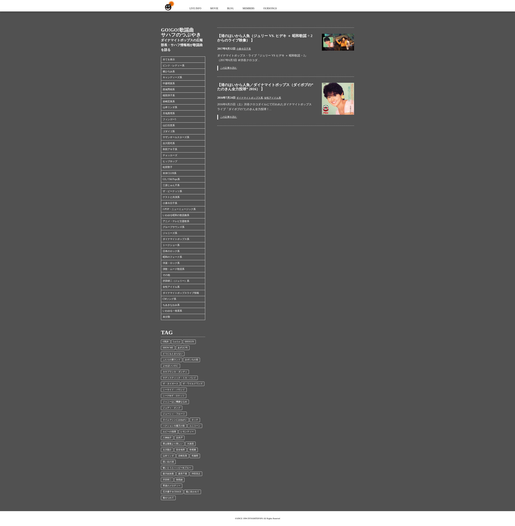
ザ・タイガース (170, 384)
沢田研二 (167, 480)
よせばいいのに (170, 366)
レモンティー (187, 432)
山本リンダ (168, 456)
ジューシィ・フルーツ (174, 414)
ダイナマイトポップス (169, 5)
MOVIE (214, 8)
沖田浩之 (196, 474)
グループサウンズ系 (173, 227)
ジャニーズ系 (170, 233)
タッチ (195, 420)
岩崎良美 (182, 456)
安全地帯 (180, 450)
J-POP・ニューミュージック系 (179, 209)
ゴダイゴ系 (169, 131)
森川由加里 (168, 474)
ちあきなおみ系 (171, 305)
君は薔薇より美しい (173, 444)
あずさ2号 (183, 348)
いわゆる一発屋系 (172, 310)
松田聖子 (167, 167)
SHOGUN (189, 342)
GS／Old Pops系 (171, 179)
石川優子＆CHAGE (172, 492)
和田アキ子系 (170, 149)
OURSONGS (270, 8)
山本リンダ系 (170, 107)
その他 (166, 275)
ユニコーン (194, 426)
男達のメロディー (171, 486)
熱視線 (179, 480)
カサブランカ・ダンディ (175, 372)
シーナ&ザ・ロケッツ (173, 396)
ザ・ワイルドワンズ (193, 384)
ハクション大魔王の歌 (174, 426)
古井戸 (179, 438)
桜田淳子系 (169, 95)
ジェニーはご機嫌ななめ (175, 402)
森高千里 (182, 474)
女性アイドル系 (171, 287)
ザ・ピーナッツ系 (172, 191)
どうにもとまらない (173, 354)
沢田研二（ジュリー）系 (176, 280)
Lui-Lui (176, 342)
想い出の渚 (168, 462)
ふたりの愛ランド (171, 360)
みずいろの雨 (191, 360)
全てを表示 (169, 59)
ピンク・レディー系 (173, 65)
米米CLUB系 (169, 173)
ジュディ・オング (171, 408)
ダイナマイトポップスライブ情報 (181, 293)
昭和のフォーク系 (172, 257)
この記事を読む (228, 68)
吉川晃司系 (169, 143)
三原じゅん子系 (171, 185)
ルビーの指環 (169, 432)
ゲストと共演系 (171, 197)
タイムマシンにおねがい (175, 420)
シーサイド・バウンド (174, 390)
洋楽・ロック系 (171, 263)
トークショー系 (171, 245)
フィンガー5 (169, 119)
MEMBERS (248, 8)
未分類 (166, 316)
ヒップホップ (170, 161)
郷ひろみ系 (169, 71)
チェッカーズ (170, 155)
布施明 (195, 456)
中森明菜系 (169, 83)
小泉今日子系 (170, 203)
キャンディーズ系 (172, 77)
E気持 (166, 342)
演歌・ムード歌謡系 (173, 269)
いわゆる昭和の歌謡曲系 (176, 215)
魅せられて (168, 498)
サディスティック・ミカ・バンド (179, 378)
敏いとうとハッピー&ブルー (177, 468)
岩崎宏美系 (169, 101)
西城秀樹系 (169, 89)
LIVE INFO (195, 8)
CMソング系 (169, 299)
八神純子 (167, 438)
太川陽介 (167, 450)
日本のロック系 (171, 251)
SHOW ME (168, 348)
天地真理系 (169, 113)
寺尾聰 (192, 450)
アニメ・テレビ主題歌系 (176, 221)
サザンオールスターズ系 (176, 137)
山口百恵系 (169, 125)
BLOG (230, 8)
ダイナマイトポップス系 (176, 239)
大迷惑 (190, 444)
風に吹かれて (192, 492)
